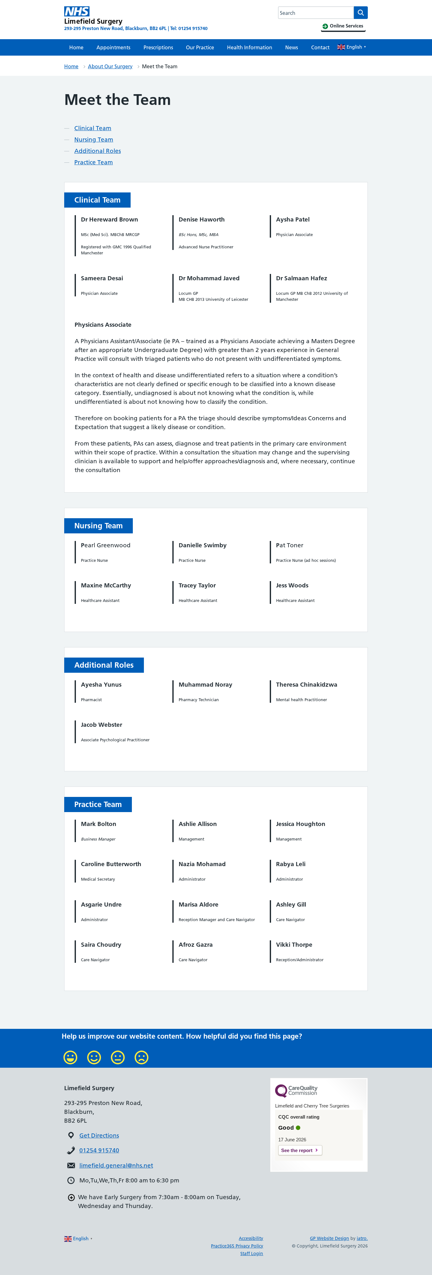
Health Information (249, 47)
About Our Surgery (110, 66)
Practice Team (93, 162)
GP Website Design (329, 1238)
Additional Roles (97, 151)
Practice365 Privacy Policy (237, 1246)
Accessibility (251, 1238)
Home (76, 47)
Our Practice (200, 47)
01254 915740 (99, 1150)
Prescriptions (158, 47)
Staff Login (251, 1253)
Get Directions (99, 1135)
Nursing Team (93, 139)
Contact (320, 47)
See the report (296, 1150)
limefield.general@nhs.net (116, 1165)
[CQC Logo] (296, 1096)
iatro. (362, 1238)
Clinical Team (92, 128)
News (291, 47)
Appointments (113, 47)
